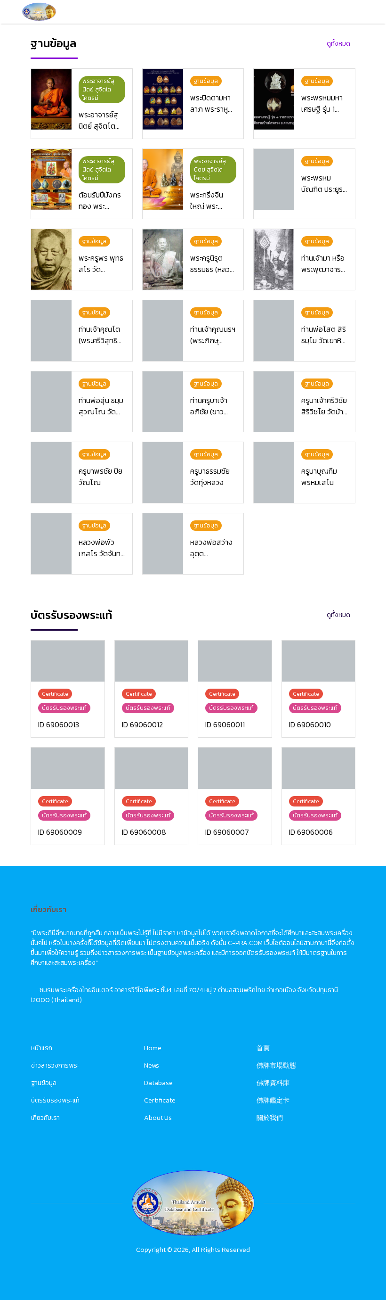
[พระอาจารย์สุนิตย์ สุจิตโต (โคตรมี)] (51, 99)
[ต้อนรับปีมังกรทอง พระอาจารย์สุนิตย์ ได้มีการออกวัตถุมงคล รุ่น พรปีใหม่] (51, 179)
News (151, 1065)
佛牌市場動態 (276, 1065)
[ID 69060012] (151, 661)
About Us (158, 1118)
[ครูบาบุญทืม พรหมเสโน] (274, 472)
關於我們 (270, 1118)
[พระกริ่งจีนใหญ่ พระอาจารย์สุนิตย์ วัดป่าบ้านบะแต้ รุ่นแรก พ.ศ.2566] (163, 179)
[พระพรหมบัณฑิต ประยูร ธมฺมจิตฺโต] (274, 179)
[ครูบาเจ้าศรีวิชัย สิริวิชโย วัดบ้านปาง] (274, 401)
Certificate (160, 1100)
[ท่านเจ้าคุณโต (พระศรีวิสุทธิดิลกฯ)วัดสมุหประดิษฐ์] (51, 330)
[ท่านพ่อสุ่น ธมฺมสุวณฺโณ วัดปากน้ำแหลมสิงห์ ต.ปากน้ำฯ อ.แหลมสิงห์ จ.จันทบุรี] (51, 401)
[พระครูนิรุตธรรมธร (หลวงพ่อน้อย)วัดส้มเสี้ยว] (163, 259)
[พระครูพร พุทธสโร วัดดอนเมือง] (51, 259)
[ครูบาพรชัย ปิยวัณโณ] (51, 472)
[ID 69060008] (151, 768)
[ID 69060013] (68, 661)
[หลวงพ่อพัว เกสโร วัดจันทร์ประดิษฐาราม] (51, 543)
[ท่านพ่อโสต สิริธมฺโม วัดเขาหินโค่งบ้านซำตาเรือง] (274, 330)
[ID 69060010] (318, 661)
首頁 (263, 1048)
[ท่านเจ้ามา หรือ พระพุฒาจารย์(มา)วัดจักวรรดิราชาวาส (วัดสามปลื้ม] (274, 259)
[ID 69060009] (68, 768)
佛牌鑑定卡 (273, 1100)
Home (152, 1048)
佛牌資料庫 (273, 1083)
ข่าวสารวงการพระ (55, 1065)
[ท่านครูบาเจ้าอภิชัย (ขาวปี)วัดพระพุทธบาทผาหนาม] (163, 401)
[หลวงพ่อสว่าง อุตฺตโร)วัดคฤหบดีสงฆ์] (163, 543)
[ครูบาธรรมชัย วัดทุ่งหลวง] (163, 472)
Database (158, 1083)
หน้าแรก (41, 1048)
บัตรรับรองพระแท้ (55, 1100)
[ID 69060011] (235, 661)
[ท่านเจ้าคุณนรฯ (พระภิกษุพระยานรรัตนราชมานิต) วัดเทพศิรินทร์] (163, 330)
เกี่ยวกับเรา (45, 1118)
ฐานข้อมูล (43, 1083)
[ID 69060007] (235, 768)
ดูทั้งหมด (338, 44)
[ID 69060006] (318, 768)
